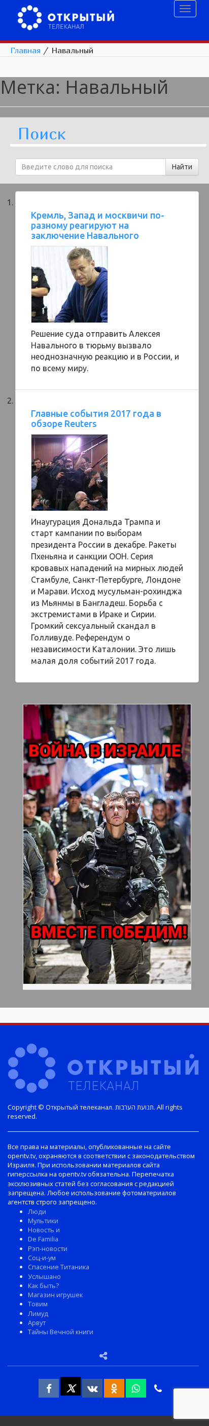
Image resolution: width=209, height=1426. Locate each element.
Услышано (44, 1276)
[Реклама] (107, 845)
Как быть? (43, 1285)
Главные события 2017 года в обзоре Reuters (96, 418)
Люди (37, 1211)
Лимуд (38, 1313)
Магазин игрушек (55, 1294)
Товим (38, 1303)
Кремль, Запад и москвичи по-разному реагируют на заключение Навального (97, 225)
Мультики (43, 1220)
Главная (25, 50)
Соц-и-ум (42, 1257)
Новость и (44, 1229)
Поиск (41, 134)
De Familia (43, 1238)
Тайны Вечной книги (60, 1331)
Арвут (37, 1322)
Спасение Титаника (58, 1266)
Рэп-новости (47, 1248)
